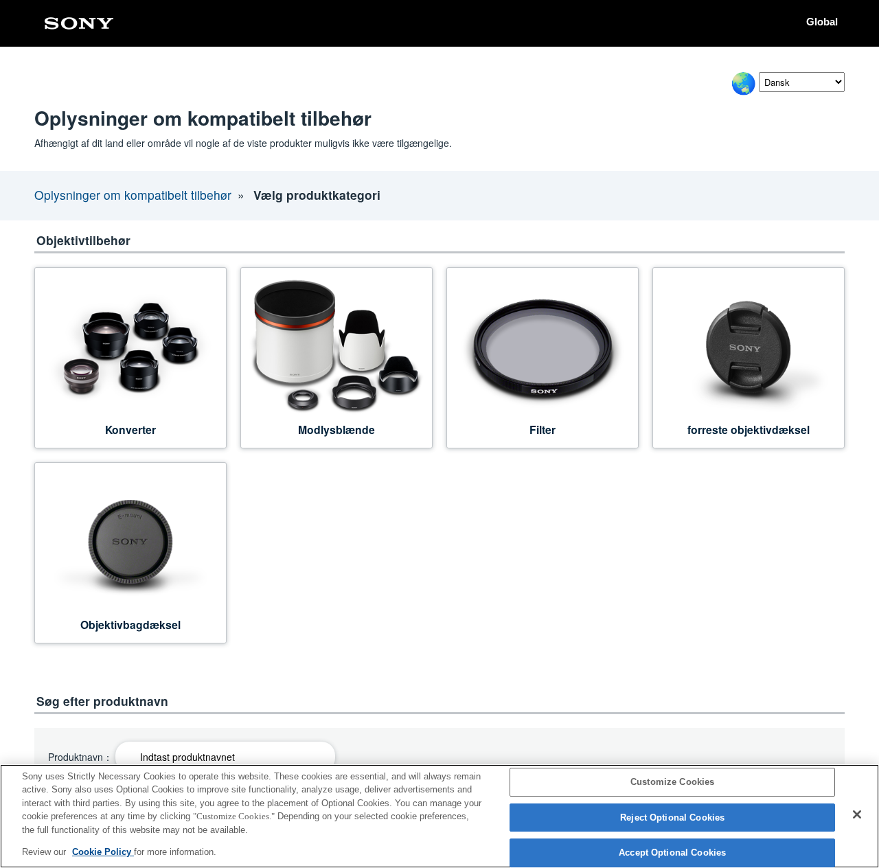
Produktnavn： (80, 757)
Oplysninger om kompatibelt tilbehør (132, 194)
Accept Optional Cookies (672, 853)
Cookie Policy (103, 852)
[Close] (857, 814)
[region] (439, 816)
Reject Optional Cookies (672, 817)
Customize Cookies (672, 782)
